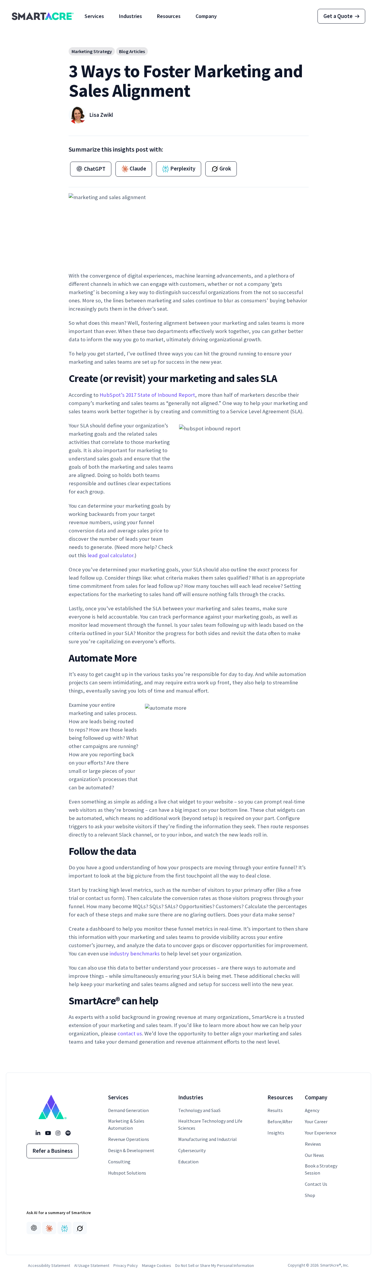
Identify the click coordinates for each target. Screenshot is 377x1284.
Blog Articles (132, 51)
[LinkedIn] (37, 1133)
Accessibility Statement (49, 1265)
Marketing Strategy (92, 51)
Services (94, 16)
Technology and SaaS (199, 1110)
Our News (314, 1155)
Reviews (313, 1144)
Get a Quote (338, 16)
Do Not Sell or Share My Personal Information (214, 1265)
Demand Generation (128, 1110)
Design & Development (131, 1150)
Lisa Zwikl (101, 114)
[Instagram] (57, 1133)
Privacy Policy (125, 1265)
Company (206, 16)
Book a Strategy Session (321, 1169)
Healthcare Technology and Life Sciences (210, 1124)
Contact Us (316, 1184)
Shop (310, 1195)
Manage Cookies (156, 1265)
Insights (275, 1133)
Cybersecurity (192, 1150)
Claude (137, 168)
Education (188, 1162)
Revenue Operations (128, 1139)
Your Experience (320, 1133)
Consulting (119, 1162)
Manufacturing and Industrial (207, 1139)
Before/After (279, 1121)
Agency (312, 1110)
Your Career (316, 1121)
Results (275, 1110)
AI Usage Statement (91, 1265)
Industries (130, 16)
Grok (224, 168)
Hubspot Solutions (127, 1173)
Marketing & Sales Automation (126, 1124)
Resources (169, 16)
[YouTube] (47, 1133)
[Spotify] (67, 1133)
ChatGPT (94, 168)
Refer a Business (52, 1151)
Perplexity (182, 168)
